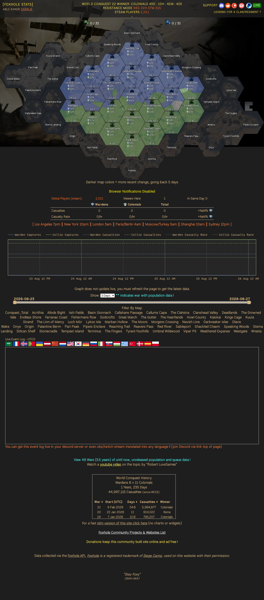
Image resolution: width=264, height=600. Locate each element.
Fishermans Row (83, 317)
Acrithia (37, 312)
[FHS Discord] (221, 5)
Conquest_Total (16, 312)
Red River (164, 326)
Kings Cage (233, 317)
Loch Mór (75, 321)
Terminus (94, 331)
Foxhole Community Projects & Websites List (132, 532)
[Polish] (155, 344)
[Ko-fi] (241, 5)
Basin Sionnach (99, 312)
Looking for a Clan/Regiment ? (237, 12)
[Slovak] (109, 344)
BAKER (15, 9)
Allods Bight (56, 312)
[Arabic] (8, 344)
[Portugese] (31, 344)
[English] (70, 344)
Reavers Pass (143, 326)
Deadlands (229, 312)
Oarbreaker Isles (216, 321)
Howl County (196, 317)
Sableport (183, 326)
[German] (86, 344)
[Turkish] (132, 344)
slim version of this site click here (122, 523)
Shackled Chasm (207, 326)
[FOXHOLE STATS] (18, 4)
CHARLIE (26, 9)
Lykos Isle (93, 321)
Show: (95, 295)
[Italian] (101, 344)
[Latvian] (47, 344)
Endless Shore (30, 317)
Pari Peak (72, 326)
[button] (130, 302)
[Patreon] (234, 5)
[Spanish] (147, 344)
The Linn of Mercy (50, 321)
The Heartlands (171, 317)
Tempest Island (72, 331)
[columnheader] (99, 502)
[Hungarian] (116, 344)
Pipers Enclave (94, 326)
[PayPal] (249, 5)
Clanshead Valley (205, 312)
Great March (128, 317)
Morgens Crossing (164, 321)
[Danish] (140, 344)
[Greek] (124, 344)
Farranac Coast (56, 317)
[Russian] (93, 344)
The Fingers (113, 331)
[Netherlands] (62, 344)
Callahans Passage (128, 312)
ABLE (6, 9)
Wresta (256, 331)
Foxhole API (76, 555)
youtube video (110, 464)
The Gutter (149, 317)
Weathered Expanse (215, 331)
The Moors (139, 321)
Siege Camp (152, 555)
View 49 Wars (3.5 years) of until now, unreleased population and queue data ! (132, 459)
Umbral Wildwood (166, 331)
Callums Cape (156, 312)
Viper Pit (189, 331)
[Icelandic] (24, 344)
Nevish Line (191, 321)
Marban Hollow (116, 321)
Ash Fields (76, 312)
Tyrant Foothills (137, 331)
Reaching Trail (119, 326)
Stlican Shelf (25, 331)
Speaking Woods (236, 326)
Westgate (240, 331)
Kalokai (215, 317)
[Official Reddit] (228, 5)
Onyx (17, 326)
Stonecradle (48, 331)
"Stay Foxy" (132, 574)
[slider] (132, 302)
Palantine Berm (49, 326)
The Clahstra (180, 312)
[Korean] (78, 344)
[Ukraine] (39, 344)
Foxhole (93, 555)
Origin (29, 326)
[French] (16, 344)
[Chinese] (55, 344)
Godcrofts (107, 317)
